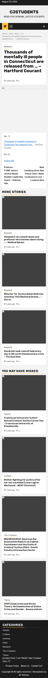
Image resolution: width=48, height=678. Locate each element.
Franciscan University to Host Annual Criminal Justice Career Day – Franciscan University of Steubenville (24, 422)
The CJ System (10, 535)
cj (18, 81)
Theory (7, 600)
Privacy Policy (12, 666)
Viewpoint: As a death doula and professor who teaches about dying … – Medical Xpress (23, 240)
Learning (6, 638)
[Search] (44, 26)
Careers (7, 414)
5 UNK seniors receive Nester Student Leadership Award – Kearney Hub (13, 175)
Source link (9, 160)
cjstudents (24, 11)
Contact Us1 (37, 666)
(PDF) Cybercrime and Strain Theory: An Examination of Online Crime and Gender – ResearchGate (23, 607)
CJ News (7, 476)
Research (8, 46)
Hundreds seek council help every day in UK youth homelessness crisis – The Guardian (24, 354)
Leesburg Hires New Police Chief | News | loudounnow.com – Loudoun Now (34, 173)
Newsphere (38, 672)
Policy (5, 643)
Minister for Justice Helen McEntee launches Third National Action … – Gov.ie (23, 297)
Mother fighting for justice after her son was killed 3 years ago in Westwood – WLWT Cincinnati (22, 483)
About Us (25, 666)
